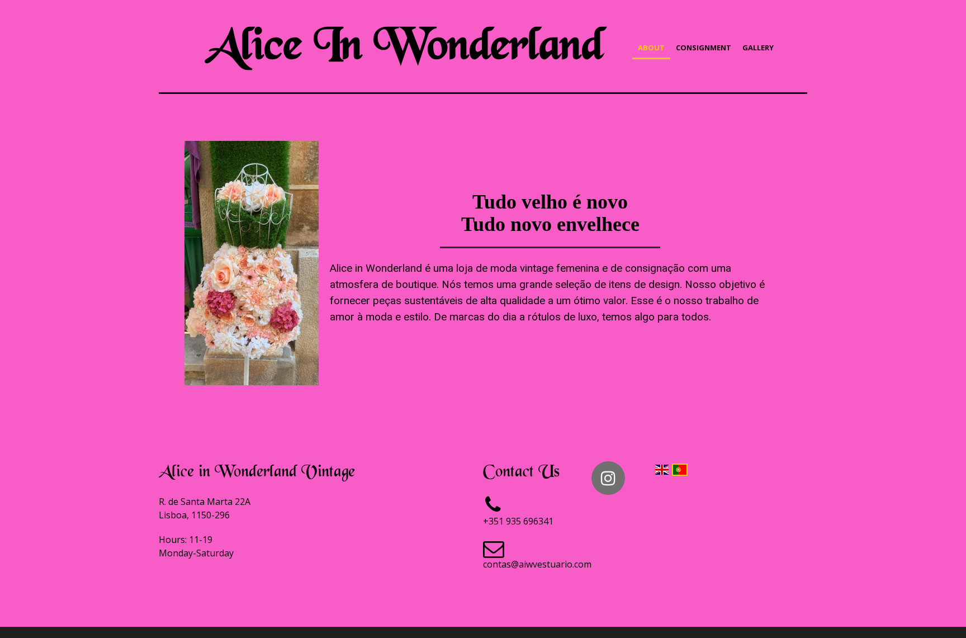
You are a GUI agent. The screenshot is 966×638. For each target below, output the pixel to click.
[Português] (680, 468)
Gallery (758, 47)
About (651, 47)
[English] (662, 468)
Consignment (703, 47)
